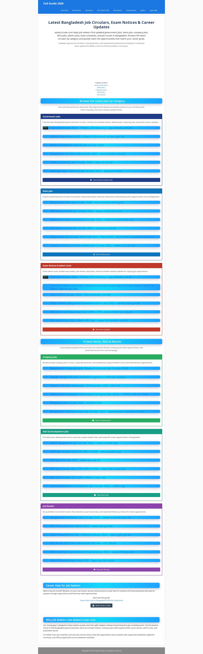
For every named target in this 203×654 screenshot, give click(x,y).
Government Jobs (100, 85)
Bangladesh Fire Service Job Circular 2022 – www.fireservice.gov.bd (90, 517)
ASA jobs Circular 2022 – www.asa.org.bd (75, 460)
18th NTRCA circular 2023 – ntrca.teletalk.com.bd (80, 294)
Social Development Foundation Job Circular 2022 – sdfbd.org (87, 486)
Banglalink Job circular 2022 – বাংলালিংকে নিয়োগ (76, 403)
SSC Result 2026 (103, 10)
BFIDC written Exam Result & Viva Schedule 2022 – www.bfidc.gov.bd (92, 552)
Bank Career (76, 10)
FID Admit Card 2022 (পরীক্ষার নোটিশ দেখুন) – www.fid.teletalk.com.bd (88, 320)
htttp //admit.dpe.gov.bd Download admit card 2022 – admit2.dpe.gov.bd (95, 303)
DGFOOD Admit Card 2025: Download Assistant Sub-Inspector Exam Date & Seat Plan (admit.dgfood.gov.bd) (102, 287)
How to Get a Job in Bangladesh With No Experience (101, 600)
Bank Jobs (100, 87)
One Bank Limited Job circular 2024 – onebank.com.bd (83, 228)
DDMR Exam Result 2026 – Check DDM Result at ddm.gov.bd (87, 136)
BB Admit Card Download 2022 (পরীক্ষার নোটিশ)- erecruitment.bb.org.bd (91, 312)
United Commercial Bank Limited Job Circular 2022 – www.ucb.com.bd (92, 245)
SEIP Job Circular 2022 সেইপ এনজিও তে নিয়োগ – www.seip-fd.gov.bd (87, 468)
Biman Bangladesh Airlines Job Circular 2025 (77, 145)
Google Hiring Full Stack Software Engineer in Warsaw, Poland (87, 377)
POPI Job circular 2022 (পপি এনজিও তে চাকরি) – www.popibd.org (85, 451)
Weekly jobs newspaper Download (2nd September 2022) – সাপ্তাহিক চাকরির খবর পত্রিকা (99, 394)
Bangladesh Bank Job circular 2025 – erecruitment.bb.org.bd (86, 202)
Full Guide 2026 (53, 3)
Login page (154, 10)
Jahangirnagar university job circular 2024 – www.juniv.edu (86, 171)
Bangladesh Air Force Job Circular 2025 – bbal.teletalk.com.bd (87, 153)
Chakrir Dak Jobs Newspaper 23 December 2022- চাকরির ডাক (85, 385)
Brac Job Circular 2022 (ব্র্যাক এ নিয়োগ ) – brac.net (78, 477)
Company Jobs (131, 10)
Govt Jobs (64, 10)
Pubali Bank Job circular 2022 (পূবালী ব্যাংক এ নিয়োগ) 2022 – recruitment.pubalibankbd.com (102, 237)
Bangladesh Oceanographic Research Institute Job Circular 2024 (89, 368)
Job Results (117, 10)
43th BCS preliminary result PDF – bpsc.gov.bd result (82, 560)
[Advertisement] (101, 64)
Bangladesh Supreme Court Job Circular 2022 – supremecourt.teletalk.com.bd (97, 411)
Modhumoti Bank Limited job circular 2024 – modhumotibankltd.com (92, 219)
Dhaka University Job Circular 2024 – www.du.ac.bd (81, 162)
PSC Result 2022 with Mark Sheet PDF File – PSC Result (83, 543)
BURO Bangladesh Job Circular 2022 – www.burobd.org (83, 443)
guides (142, 10)
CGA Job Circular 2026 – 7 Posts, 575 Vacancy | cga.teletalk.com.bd (91, 128)
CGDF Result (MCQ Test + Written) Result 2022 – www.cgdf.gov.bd (90, 534)
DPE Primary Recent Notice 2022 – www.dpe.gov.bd (81, 526)
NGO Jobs (100, 92)
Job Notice (89, 10)
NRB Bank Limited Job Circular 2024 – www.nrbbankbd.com (86, 211)
